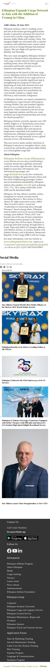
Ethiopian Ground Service (19, 613)
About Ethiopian (14, 567)
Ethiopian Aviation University (21, 606)
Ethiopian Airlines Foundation (21, 592)
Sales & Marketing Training (20, 638)
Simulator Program (16, 660)
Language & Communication (20, 656)
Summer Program (15, 653)
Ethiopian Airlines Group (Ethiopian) (23, 158)
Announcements (14, 588)
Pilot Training (13, 649)
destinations (15, 174)
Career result (13, 581)
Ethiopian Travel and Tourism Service (24, 627)
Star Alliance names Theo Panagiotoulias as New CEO (24, 503)
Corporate (11, 603)
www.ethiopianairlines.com (18, 241)
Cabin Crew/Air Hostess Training (22, 645)
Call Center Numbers (17, 527)
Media (10, 570)
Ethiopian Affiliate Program (20, 563)
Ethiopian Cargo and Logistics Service (25, 610)
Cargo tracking (14, 574)
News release (13, 585)
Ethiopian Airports (15, 624)
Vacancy (11, 577)
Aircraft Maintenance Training (21, 642)
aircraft (27, 184)
